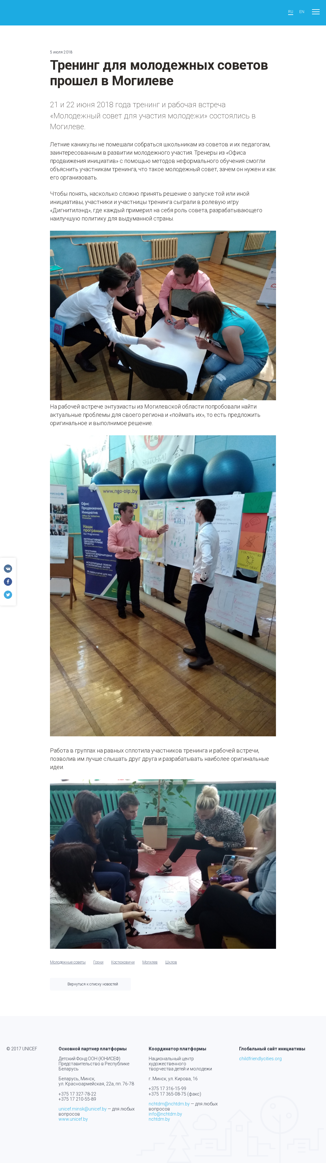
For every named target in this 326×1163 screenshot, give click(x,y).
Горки (98, 962)
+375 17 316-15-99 (167, 1088)
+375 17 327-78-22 (77, 1093)
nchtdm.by (159, 1119)
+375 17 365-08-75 (167, 1093)
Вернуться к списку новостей (92, 984)
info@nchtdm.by (165, 1114)
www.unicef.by (73, 1119)
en (301, 12)
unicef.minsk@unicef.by (83, 1108)
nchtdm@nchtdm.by (169, 1103)
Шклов (171, 962)
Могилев (150, 962)
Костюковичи (123, 962)
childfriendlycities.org (260, 1058)
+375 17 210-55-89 (77, 1099)
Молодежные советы (68, 962)
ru (290, 12)
